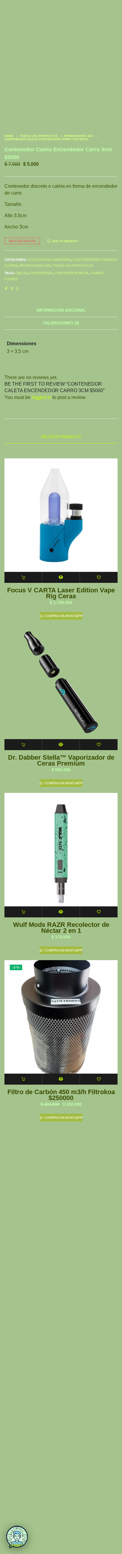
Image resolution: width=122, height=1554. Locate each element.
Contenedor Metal (71, 273)
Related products (61, 437)
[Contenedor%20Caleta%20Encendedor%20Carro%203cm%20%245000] (6, 288)
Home (8, 136)
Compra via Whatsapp (63, 616)
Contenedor (41, 273)
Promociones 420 (78, 136)
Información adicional (61, 310)
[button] (23, 577)
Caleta (21, 273)
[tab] (61, 310)
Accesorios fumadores (49, 259)
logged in (41, 397)
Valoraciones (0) (61, 323)
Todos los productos (38, 136)
